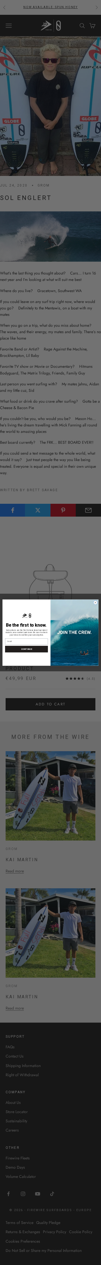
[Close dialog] (95, 602)
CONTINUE (26, 649)
